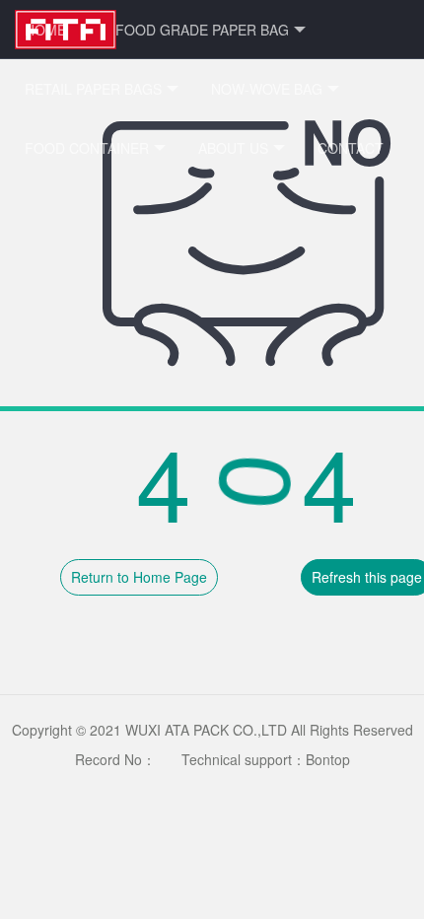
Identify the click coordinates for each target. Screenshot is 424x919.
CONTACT (351, 148)
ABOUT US (233, 148)
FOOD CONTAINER (87, 148)
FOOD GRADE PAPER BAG (202, 29)
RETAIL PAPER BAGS (93, 89)
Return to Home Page (139, 577)
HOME (45, 29)
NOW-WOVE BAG (266, 89)
